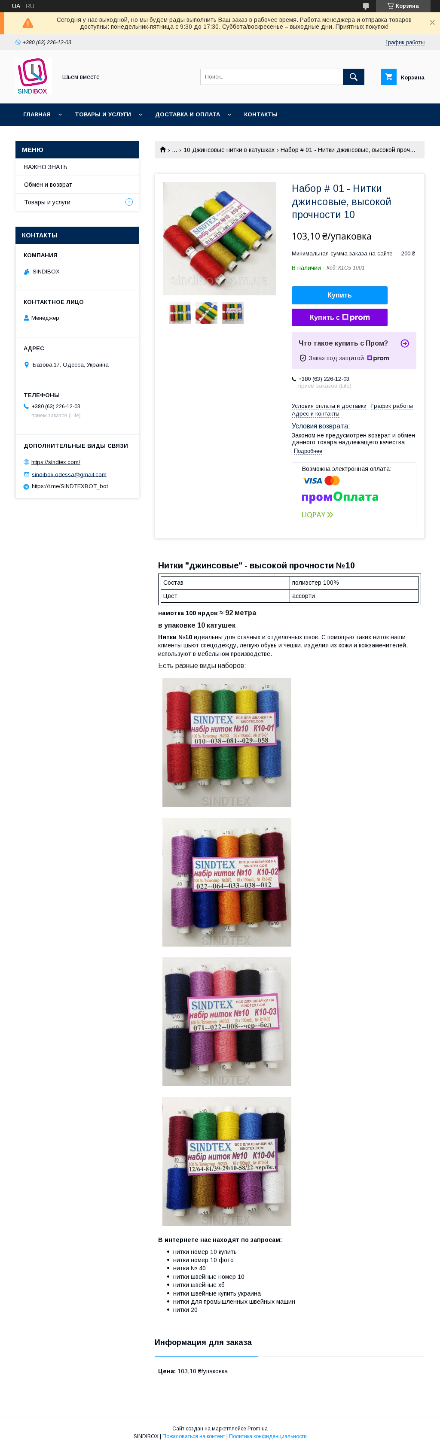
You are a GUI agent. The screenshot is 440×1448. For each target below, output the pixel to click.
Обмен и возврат (48, 184)
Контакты (261, 114)
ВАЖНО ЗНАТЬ (45, 167)
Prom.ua (258, 1429)
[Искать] (353, 77)
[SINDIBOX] (33, 92)
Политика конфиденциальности (268, 1436)
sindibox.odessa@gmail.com (69, 474)
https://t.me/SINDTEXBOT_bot (70, 486)
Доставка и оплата (187, 114)
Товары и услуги (103, 114)
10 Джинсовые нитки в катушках (229, 149)
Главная (37, 114)
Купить (339, 295)
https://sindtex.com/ (55, 462)
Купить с (325, 317)
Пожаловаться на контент (193, 1436)
